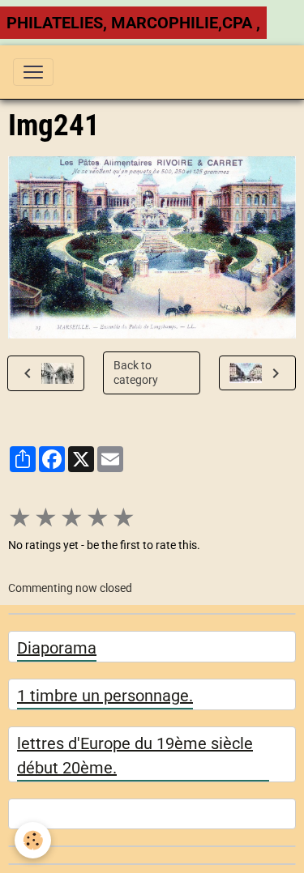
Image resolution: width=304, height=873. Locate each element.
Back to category (135, 372)
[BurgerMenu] (33, 72)
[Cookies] (33, 840)
